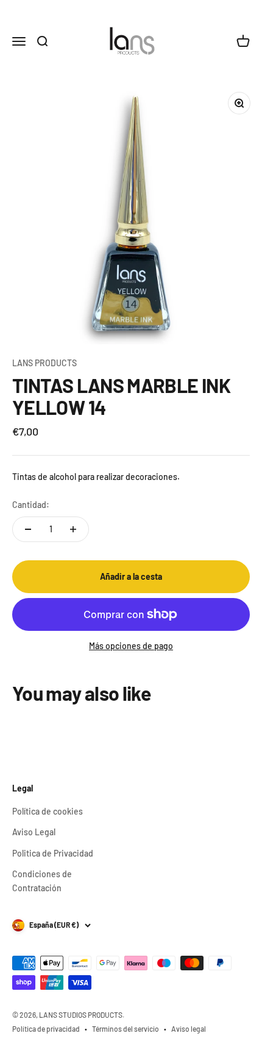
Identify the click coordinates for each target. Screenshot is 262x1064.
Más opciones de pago (131, 646)
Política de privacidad (46, 1028)
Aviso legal (188, 1028)
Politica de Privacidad (52, 853)
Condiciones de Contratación (42, 880)
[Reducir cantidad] (28, 529)
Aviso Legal (33, 832)
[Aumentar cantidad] (73, 529)
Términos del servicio (125, 1028)
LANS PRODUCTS (44, 363)
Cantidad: (30, 504)
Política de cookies (47, 811)
